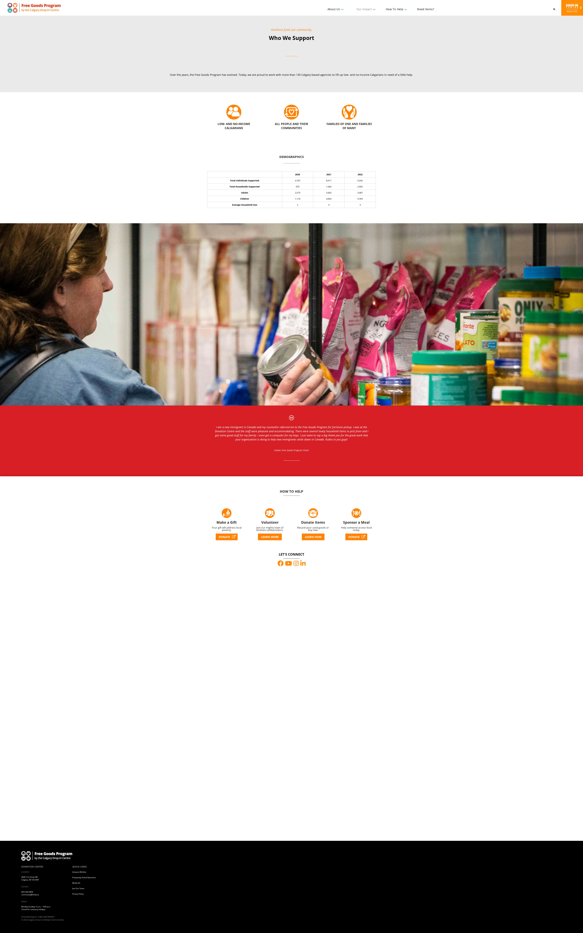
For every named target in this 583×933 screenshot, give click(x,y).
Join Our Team (78, 888)
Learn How (313, 537)
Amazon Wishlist (79, 872)
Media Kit (76, 883)
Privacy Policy (78, 894)
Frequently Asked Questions (84, 877)
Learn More (270, 537)
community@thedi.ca (30, 894)
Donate (224, 537)
